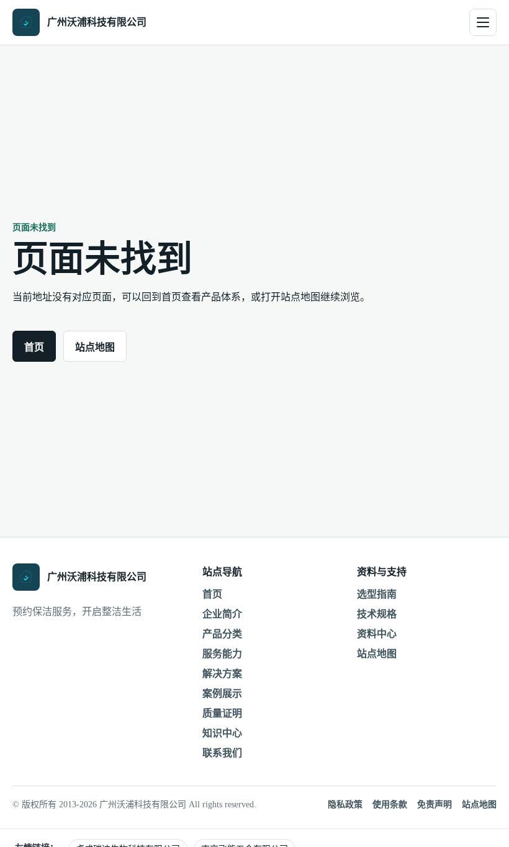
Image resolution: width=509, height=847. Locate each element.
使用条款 (389, 804)
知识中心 (222, 733)
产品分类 (222, 634)
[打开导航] (483, 22)
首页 (34, 347)
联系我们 (222, 753)
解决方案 (222, 673)
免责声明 (434, 804)
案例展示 (222, 693)
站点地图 (95, 347)
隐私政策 (345, 804)
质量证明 (222, 713)
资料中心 (377, 634)
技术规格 (377, 614)
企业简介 (222, 614)
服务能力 (222, 653)
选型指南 (377, 594)
